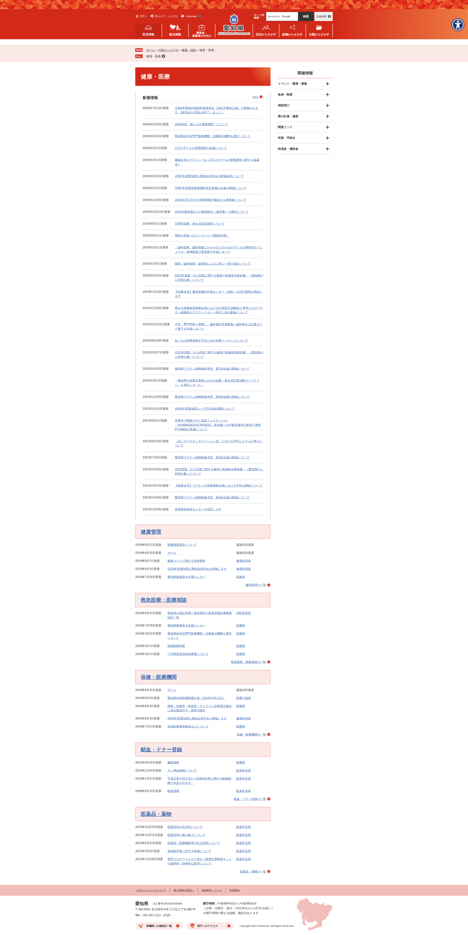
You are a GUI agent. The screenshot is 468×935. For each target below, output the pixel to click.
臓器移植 (173, 762)
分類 (319, 34)
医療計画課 (243, 698)
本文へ (144, 16)
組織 (292, 34)
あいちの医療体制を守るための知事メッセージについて (211, 340)
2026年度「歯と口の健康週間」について (201, 124)
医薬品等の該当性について (185, 827)
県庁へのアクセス (207, 925)
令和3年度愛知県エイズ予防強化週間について (205, 408)
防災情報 (148, 34)
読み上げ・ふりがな (166, 16)
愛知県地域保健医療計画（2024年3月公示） (196, 698)
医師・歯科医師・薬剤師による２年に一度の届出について (213, 263)
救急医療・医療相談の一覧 (248, 662)
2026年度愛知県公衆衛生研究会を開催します (197, 568)
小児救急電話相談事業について (187, 654)
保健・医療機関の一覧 (251, 734)
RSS (255, 97)
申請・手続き (286, 137)
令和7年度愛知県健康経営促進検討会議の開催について (211, 188)
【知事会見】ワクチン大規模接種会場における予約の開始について (219, 485)
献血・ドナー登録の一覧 (250, 799)
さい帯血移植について (182, 770)
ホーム (150, 50)
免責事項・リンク (211, 890)
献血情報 (173, 791)
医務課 (240, 576)
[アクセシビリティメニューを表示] (458, 24)
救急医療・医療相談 (164, 600)
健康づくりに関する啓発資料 (186, 560)
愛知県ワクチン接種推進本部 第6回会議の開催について (212, 396)
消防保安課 (243, 613)
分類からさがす (168, 50)
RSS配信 (234, 890)
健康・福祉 (189, 50)
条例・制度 (285, 94)
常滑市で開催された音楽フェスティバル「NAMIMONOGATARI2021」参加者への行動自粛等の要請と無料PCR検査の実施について (218, 425)
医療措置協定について (182, 544)
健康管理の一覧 (256, 584)
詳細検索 (321, 16)
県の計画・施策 (288, 116)
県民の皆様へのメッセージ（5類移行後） (202, 235)
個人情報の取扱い (183, 890)
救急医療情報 (176, 646)
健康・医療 (153, 56)
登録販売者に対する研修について (189, 851)
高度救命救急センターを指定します (198, 509)
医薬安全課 (243, 770)
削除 (163, 56)
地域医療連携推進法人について (187, 726)
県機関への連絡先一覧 (159, 925)
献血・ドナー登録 (161, 749)
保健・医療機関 (159, 677)
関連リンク (285, 127)
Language (191, 16)
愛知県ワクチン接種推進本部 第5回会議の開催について (212, 457)
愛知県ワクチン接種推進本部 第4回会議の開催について (212, 497)
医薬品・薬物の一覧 (253, 871)
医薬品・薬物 (156, 814)
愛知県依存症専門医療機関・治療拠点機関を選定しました (213, 136)
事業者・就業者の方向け (202, 34)
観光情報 (175, 34)
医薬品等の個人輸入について (186, 835)
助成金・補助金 (288, 148)
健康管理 (151, 532)
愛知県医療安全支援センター (186, 576)
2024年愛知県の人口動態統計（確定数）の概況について (212, 211)
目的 (266, 34)
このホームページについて (150, 890)
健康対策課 (243, 560)
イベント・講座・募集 (292, 83)
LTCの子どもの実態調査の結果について (201, 148)
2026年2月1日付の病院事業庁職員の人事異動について (210, 199)
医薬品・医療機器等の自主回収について (193, 843)
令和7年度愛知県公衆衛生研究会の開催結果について (209, 176)
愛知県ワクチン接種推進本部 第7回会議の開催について (212, 368)
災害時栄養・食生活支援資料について (199, 223)
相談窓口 (284, 105)
